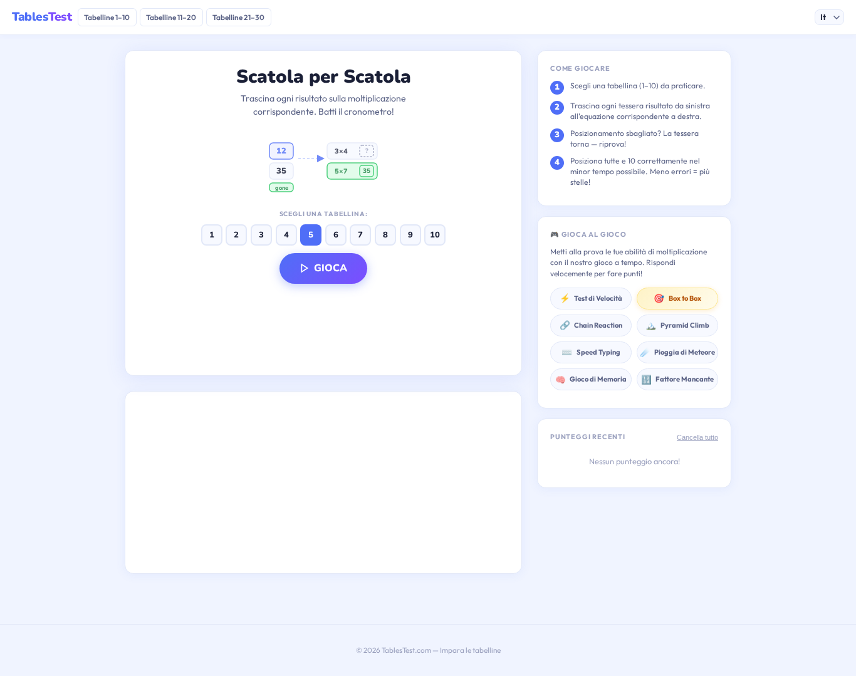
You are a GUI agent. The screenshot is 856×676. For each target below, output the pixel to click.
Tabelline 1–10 (107, 17)
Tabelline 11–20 (171, 17)
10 (435, 235)
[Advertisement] (323, 482)
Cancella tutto (697, 437)
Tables (41, 17)
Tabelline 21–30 (238, 17)
